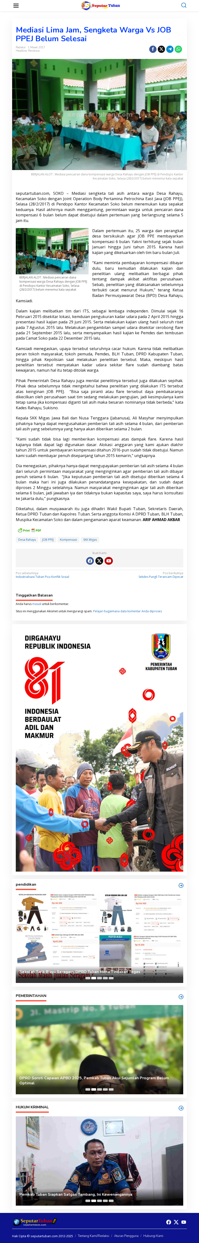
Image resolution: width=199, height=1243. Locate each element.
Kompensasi (68, 540)
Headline (21, 51)
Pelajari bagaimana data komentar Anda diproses (127, 611)
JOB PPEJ (48, 540)
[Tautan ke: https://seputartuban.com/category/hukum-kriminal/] (181, 1108)
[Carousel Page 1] (87, 978)
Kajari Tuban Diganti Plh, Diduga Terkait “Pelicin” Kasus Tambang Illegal (86, 1194)
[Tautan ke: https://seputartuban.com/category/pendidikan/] (181, 885)
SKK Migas (90, 540)
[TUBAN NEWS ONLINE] (101, 5)
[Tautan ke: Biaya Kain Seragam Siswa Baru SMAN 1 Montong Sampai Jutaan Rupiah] (99, 938)
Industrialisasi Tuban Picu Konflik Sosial (42, 575)
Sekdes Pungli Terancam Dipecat (161, 575)
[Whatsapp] (178, 49)
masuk (36, 604)
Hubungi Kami (153, 1236)
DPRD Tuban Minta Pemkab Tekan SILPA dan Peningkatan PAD (77, 1083)
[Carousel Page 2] (93, 978)
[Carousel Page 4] (105, 978)
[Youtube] (109, 561)
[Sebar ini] (153, 49)
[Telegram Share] (170, 49)
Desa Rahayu (27, 540)
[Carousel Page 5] (111, 978)
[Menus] (16, 5)
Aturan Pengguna (126, 1236)
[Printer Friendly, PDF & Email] (29, 530)
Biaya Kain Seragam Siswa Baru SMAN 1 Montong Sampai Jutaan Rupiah (85, 971)
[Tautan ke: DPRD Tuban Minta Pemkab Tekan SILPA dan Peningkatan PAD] (99, 1049)
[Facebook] (90, 561)
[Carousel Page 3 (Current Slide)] (99, 978)
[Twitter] (99, 561)
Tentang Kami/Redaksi (93, 1236)
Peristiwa (34, 51)
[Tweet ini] (161, 49)
